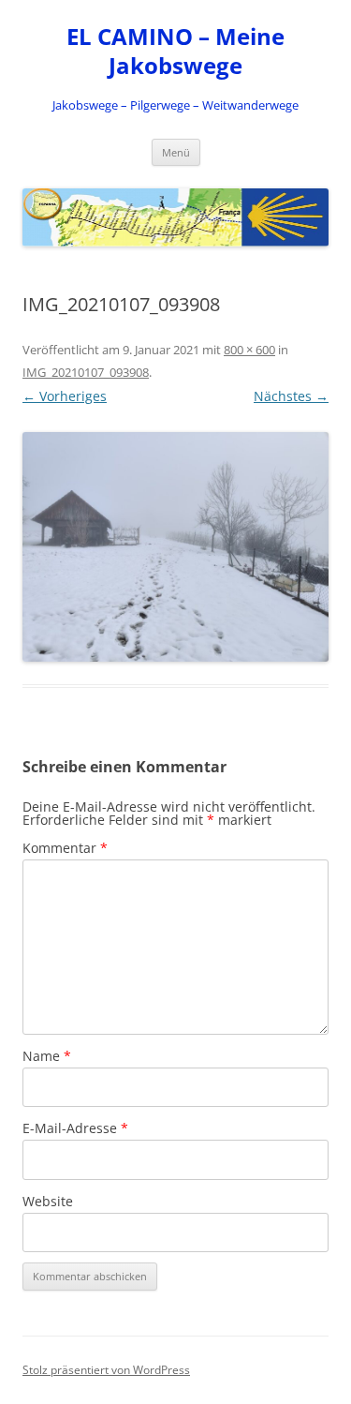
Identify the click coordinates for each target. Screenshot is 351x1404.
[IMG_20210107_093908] (175, 547)
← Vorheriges (64, 396)
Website (47, 1201)
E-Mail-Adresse (75, 1128)
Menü (176, 152)
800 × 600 (249, 349)
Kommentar (65, 848)
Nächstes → (291, 396)
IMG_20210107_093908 (85, 372)
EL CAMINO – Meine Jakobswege (175, 51)
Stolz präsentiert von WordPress (106, 1370)
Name (46, 1056)
